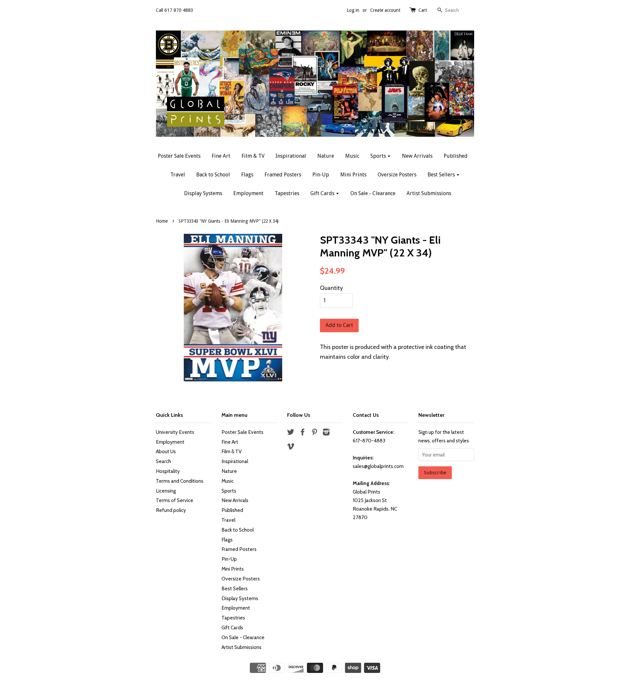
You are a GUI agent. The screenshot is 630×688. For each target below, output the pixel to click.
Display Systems (203, 193)
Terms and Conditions (179, 481)
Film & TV (253, 156)
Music (352, 156)
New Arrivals (417, 156)
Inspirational (291, 156)
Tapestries (287, 193)
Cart (422, 10)
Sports (378, 156)
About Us (166, 451)
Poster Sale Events (179, 156)
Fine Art (221, 156)
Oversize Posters (397, 175)
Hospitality (168, 471)
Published (456, 156)
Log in (353, 10)
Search (163, 461)
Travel (177, 175)
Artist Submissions (429, 193)
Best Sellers (442, 175)
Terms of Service (174, 500)
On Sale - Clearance (372, 193)
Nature (325, 156)
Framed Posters (282, 175)
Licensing (166, 491)
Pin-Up (320, 175)
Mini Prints (353, 175)
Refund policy (171, 510)
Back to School (213, 175)
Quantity (331, 288)
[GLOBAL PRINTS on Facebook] (302, 433)
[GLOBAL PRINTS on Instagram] (326, 433)
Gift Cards (323, 193)
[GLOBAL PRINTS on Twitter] (290, 433)
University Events (175, 432)
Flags (247, 175)
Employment (248, 193)
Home (162, 221)
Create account (385, 10)
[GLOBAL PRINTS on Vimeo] (290, 447)
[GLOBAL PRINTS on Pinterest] (314, 433)
